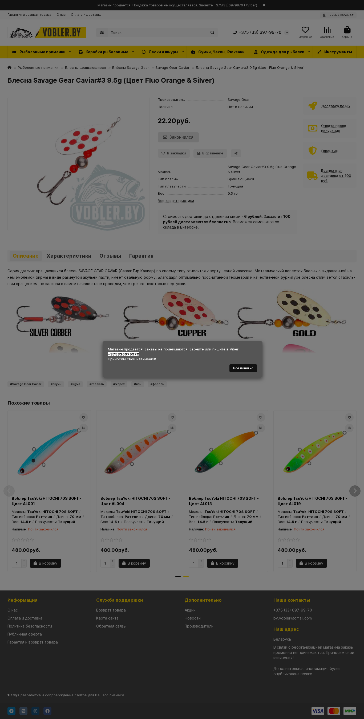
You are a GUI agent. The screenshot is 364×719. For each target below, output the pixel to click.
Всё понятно (243, 368)
